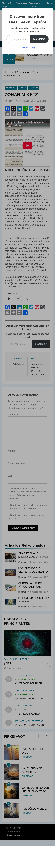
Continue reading (27, 47)
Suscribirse (39, 39)
